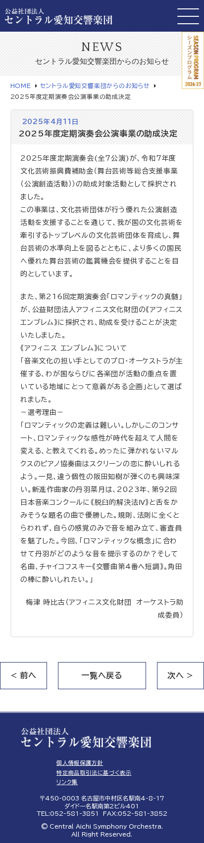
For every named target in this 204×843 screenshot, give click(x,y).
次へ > (180, 675)
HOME (20, 86)
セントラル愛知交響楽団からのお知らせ (95, 86)
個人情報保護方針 (79, 762)
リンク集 (67, 782)
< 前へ (23, 675)
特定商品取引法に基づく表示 (93, 772)
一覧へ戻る (102, 675)
